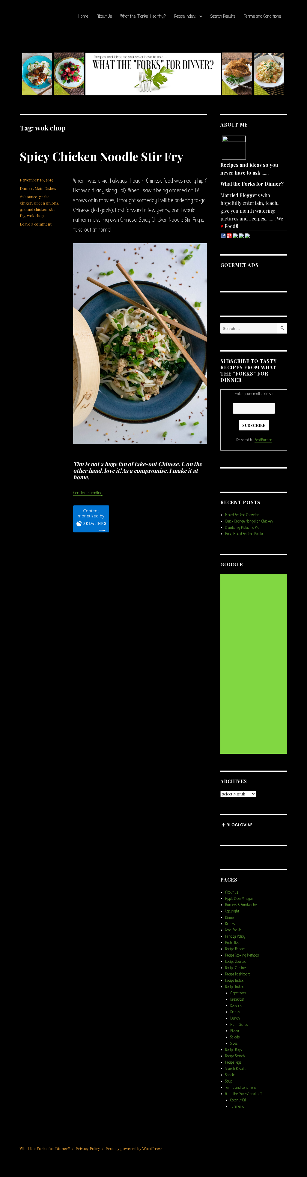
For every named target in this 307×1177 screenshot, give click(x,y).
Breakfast (237, 999)
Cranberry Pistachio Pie (242, 527)
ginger (26, 202)
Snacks (230, 1075)
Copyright (232, 911)
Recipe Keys (233, 1049)
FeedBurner (263, 440)
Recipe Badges (235, 949)
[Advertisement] (254, 664)
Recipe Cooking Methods (242, 955)
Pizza (234, 1031)
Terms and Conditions (262, 16)
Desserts (236, 1005)
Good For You (234, 930)
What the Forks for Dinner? (45, 1148)
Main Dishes (45, 188)
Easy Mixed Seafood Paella (244, 534)
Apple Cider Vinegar (239, 898)
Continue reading (88, 493)
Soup (228, 1081)
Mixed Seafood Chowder (242, 515)
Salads (235, 1037)
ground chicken (33, 209)
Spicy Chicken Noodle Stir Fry (101, 156)
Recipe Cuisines (236, 968)
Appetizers (238, 993)
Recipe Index (184, 16)
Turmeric (237, 1106)
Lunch (235, 1018)
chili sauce (28, 196)
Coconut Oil (238, 1100)
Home (83, 16)
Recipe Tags (233, 1062)
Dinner (26, 188)
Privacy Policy (235, 936)
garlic (44, 196)
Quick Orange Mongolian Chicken (249, 521)
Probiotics (232, 942)
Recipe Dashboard (238, 974)
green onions (46, 202)
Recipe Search (235, 1056)
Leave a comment (36, 223)
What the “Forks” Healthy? (143, 16)
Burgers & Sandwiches (241, 905)
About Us (104, 16)
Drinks (230, 923)
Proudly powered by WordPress (134, 1148)
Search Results (222, 16)
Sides (233, 1043)
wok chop (35, 215)
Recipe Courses (235, 961)
